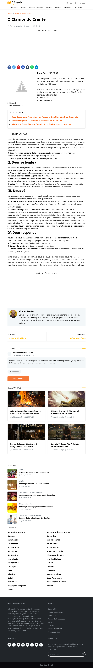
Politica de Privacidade (56, 619)
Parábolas (14, 8)
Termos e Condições (55, 612)
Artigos (23, 8)
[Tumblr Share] (27, 67)
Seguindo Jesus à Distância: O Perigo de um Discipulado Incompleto (23, 446)
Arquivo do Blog (54, 632)
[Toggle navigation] (84, 3)
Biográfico (67, 8)
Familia (21, 470)
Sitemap (51, 622)
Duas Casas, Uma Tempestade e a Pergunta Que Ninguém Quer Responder (45, 117)
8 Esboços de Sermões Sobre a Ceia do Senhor (37, 495)
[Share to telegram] (36, 67)
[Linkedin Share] (23, 67)
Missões (49, 8)
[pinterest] (23, 645)
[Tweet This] (14, 67)
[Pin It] (18, 67)
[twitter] (36, 645)
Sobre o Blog (53, 609)
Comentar (19, 379)
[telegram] (9, 645)
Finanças (58, 8)
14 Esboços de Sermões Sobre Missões (34, 484)
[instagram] (71, 2)
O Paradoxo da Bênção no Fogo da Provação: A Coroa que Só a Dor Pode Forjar (25, 413)
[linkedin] (18, 645)
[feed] (14, 645)
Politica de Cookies (55, 629)
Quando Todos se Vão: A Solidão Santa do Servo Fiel (65, 445)
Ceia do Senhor (24, 492)
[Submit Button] (82, 654)
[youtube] (27, 645)
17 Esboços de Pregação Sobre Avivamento (36, 506)
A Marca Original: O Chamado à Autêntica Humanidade (36, 120)
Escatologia (78, 8)
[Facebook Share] (9, 67)
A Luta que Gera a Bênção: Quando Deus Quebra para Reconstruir (41, 124)
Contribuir (52, 616)
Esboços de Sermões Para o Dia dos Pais (34, 518)
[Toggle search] (80, 3)
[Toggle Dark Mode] (76, 3)
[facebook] (67, 2)
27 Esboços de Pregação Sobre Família (34, 472)
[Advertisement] (46, 49)
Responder (14, 372)
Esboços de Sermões (36, 492)
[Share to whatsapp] (32, 67)
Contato (51, 625)
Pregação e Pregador (36, 8)
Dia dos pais (23, 515)
